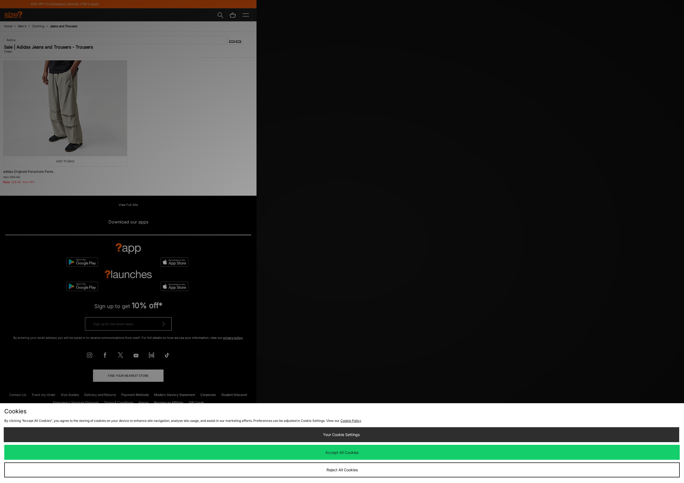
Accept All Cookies (342, 452)
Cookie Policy (350, 421)
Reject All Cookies (342, 470)
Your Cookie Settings (341, 434)
